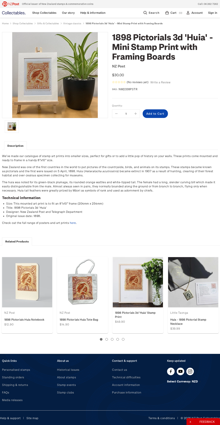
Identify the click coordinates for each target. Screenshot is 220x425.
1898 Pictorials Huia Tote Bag (79, 319)
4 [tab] (117, 339)
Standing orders (13, 377)
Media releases (12, 400)
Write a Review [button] (160, 82)
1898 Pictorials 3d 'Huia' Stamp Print (135, 314)
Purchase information (126, 392)
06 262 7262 (211, 3)
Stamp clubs (65, 392)
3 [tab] (112, 339)
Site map (32, 418)
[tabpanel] (138, 295)
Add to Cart (83, 282)
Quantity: (117, 105)
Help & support (10, 418)
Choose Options (27, 282)
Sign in (212, 12)
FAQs (5, 392)
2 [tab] (106, 339)
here (73, 222)
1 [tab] (101, 339)
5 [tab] (123, 339)
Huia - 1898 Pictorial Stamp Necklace (188, 321)
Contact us (119, 369)
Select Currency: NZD (183, 381)
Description (15, 145)
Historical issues (68, 369)
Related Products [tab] (17, 241)
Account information (126, 384)
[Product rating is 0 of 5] (119, 82)
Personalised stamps (16, 369)
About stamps (66, 377)
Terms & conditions (161, 418)
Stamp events (66, 384)
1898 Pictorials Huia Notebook (24, 319)
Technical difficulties (126, 377)
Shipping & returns (15, 384)
